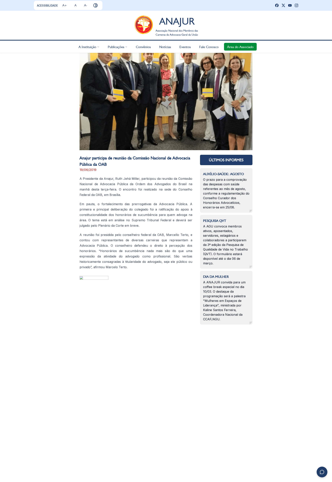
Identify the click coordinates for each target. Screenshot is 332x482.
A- (85, 5)
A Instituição (87, 47)
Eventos (185, 47)
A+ (64, 5)
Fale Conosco (209, 47)
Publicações (116, 47)
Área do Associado (240, 47)
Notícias (165, 47)
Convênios (143, 47)
